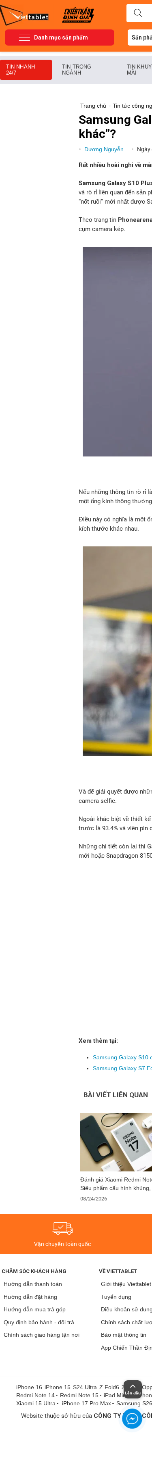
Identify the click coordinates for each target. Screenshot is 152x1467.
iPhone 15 (58, 1387)
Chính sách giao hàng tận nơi (41, 1335)
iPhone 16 (29, 1387)
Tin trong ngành (76, 70)
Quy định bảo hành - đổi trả (39, 1322)
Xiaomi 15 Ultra (36, 1403)
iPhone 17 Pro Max (86, 1403)
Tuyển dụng (116, 1297)
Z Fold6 (109, 1387)
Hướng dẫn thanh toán (33, 1284)
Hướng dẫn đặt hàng (30, 1297)
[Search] (138, 13)
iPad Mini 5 (118, 1395)
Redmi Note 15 (79, 1395)
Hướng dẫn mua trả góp (35, 1309)
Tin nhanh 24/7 (20, 70)
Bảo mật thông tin (123, 1335)
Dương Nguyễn (104, 149)
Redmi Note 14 (35, 1395)
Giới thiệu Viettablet (126, 1284)
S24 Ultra (85, 1387)
